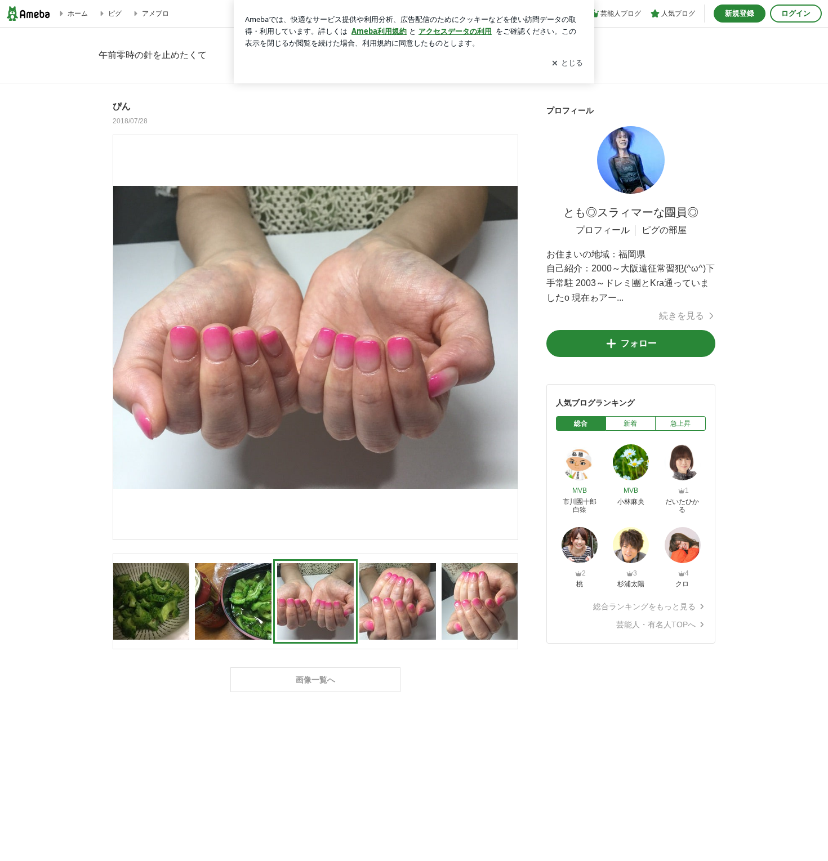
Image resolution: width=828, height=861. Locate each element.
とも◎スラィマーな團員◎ (630, 212)
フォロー (639, 343)
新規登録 (739, 13)
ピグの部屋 (664, 230)
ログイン (796, 13)
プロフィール (603, 230)
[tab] (581, 423)
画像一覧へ (315, 679)
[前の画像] (124, 337)
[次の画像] (506, 337)
